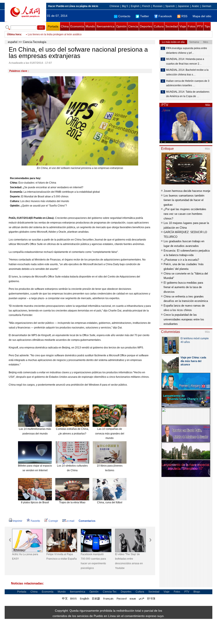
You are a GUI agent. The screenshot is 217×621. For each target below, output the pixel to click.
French (146, 6)
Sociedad (171, 26)
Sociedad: (16, 187)
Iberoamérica (105, 26)
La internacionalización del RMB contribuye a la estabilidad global (62, 191)
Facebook (165, 16)
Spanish (170, 6)
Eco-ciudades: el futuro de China (37, 182)
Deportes (146, 26)
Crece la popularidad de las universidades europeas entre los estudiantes (184, 319)
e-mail (70, 520)
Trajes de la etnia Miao (72, 502)
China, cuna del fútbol (109, 502)
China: (14, 182)
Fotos (191, 26)
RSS (184, 16)
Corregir (53, 520)
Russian (158, 6)
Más (207, 104)
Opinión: (15, 205)
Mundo (90, 26)
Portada (53, 26)
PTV (200, 26)
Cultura (159, 26)
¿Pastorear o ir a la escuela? (181, 259)
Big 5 (125, 6)
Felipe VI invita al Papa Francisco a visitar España (61, 556)
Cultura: (15, 201)
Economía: (16, 191)
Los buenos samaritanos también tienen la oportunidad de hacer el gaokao (184, 200)
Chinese (114, 6)
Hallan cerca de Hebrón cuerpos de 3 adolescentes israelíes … (187, 83)
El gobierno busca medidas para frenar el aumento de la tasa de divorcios (183, 287)
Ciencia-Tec (110, 591)
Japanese (183, 6)
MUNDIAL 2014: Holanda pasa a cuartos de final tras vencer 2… (185, 61)
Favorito (35, 520)
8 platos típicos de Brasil (35, 502)
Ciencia (133, 26)
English (135, 6)
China (65, 26)
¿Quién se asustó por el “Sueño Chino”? (44, 205)
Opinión (121, 26)
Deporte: (15, 196)
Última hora (14, 34)
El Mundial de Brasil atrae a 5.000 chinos (44, 196)
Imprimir (17, 520)
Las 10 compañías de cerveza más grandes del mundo (109, 433)
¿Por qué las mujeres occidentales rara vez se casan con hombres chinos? (185, 214)
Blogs (196, 591)
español (12, 42)
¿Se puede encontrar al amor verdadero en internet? (53, 187)
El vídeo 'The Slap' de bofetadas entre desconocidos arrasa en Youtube (129, 561)
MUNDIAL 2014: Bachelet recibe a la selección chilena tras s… (187, 72)
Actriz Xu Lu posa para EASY (25, 556)
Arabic (195, 6)
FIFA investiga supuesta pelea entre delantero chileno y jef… (186, 50)
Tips (207, 26)
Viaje (182, 26)
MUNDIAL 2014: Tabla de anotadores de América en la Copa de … (187, 94)
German (206, 6)
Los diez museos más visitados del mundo (44, 201)
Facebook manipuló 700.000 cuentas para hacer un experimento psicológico (93, 561)
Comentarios (87, 520)
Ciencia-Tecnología (34, 42)
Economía (77, 26)
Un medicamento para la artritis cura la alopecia (55, 34)
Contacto (124, 16)
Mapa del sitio (202, 16)
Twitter (144, 16)
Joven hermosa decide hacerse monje (187, 190)
